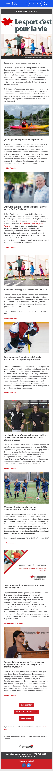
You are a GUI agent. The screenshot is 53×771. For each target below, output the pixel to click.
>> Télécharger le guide (13, 623)
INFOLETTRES (26, 718)
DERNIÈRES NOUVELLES (26, 712)
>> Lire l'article (10, 168)
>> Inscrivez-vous (11, 318)
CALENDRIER (26, 705)
